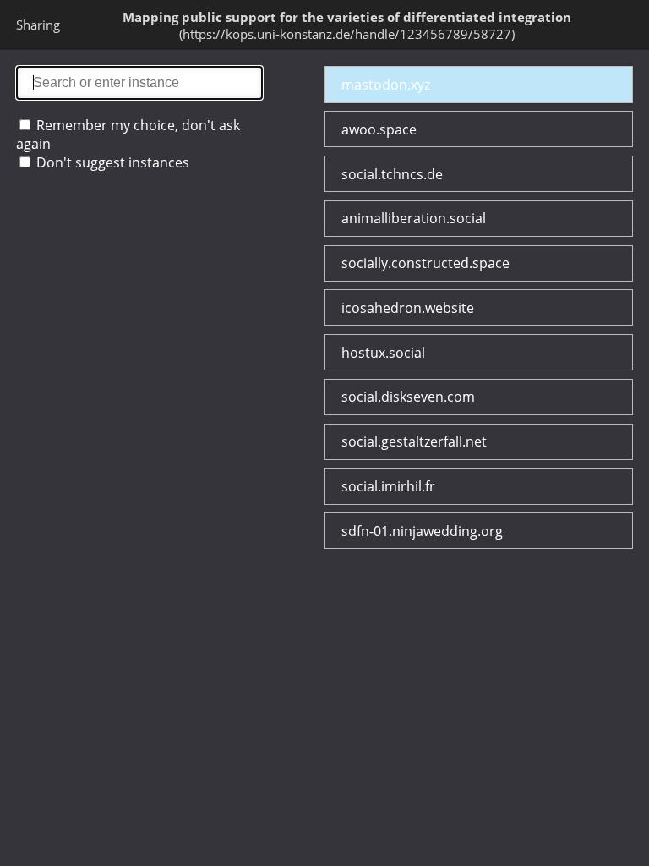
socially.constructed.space (425, 263)
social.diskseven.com (408, 396)
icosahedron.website (407, 308)
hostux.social (383, 352)
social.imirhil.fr (388, 486)
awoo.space (379, 129)
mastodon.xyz (385, 84)
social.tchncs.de (392, 174)
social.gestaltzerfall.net (414, 441)
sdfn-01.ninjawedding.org (422, 531)
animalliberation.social (413, 218)
